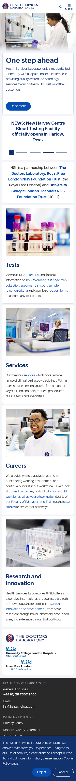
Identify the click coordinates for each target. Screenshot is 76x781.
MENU (69, 9)
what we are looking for (38, 497)
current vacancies (21, 491)
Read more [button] (18, 106)
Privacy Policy (13, 723)
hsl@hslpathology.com (19, 706)
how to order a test (39, 280)
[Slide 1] (41, 48)
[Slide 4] (61, 152)
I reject (41, 772)
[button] (60, 6)
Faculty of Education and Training (34, 502)
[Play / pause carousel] (4, 48)
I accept (63, 772)
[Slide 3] (48, 152)
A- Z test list (31, 275)
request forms (58, 290)
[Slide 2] (35, 152)
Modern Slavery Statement (21, 730)
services (29, 375)
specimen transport (34, 285)
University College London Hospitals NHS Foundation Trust (39, 191)
